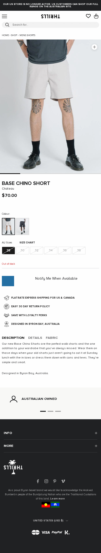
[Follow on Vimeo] (63, 481)
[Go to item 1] (10, 173)
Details (35, 338)
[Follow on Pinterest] (54, 481)
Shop (14, 35)
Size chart (27, 242)
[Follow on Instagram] (46, 481)
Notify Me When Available (56, 278)
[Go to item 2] (30, 173)
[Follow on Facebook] (37, 481)
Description (13, 338)
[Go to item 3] (50, 173)
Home (5, 35)
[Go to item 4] (71, 173)
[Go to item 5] (91, 173)
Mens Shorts (27, 35)
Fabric (52, 338)
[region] (50, 399)
